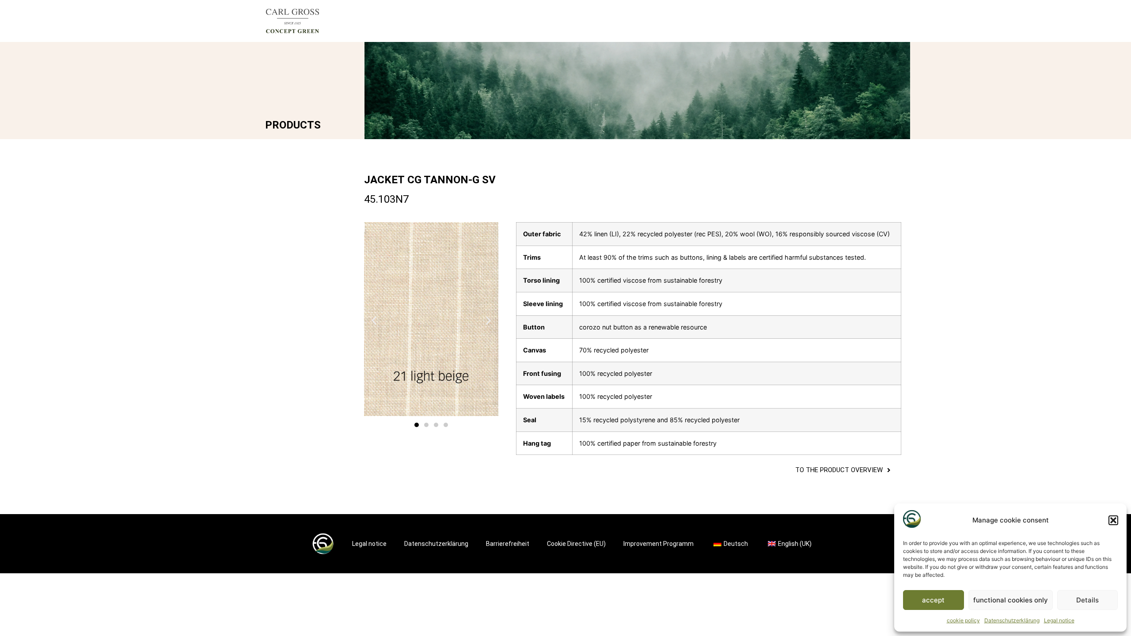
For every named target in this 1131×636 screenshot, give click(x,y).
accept (933, 600)
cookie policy (963, 620)
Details (1087, 600)
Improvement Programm (658, 543)
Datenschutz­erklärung (1012, 620)
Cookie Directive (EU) (576, 543)
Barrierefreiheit (507, 543)
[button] (1113, 520)
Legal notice (1059, 620)
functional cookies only (1010, 600)
